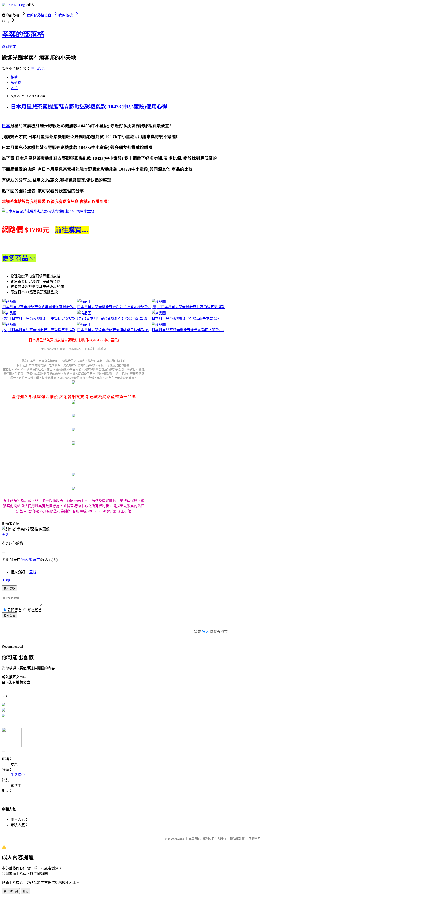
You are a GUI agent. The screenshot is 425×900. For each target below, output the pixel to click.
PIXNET (179, 838)
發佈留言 (9, 615)
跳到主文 (9, 46)
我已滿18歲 (11, 891)
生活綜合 (38, 68)
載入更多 (9, 588)
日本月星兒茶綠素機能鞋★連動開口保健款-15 (113, 330)
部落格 (16, 83)
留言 (36, 560)
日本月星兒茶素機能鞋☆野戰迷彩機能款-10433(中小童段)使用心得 (89, 107)
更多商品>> (19, 258)
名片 (14, 88)
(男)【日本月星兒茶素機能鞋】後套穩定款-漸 (112, 318)
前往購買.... (72, 230)
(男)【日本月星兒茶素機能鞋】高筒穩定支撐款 (188, 307)
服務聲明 (254, 838)
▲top (6, 580)
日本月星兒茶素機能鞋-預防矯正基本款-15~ (186, 318)
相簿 (14, 77)
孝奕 (5, 534)
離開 (25, 891)
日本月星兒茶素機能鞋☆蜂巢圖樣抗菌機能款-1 (39, 307)
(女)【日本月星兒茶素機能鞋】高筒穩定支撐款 (38, 330)
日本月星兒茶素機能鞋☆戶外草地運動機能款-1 (114, 307)
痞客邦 (26, 560)
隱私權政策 (237, 838)
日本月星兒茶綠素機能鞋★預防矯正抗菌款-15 (188, 330)
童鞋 (32, 572)
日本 (6, 126)
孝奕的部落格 (23, 34)
